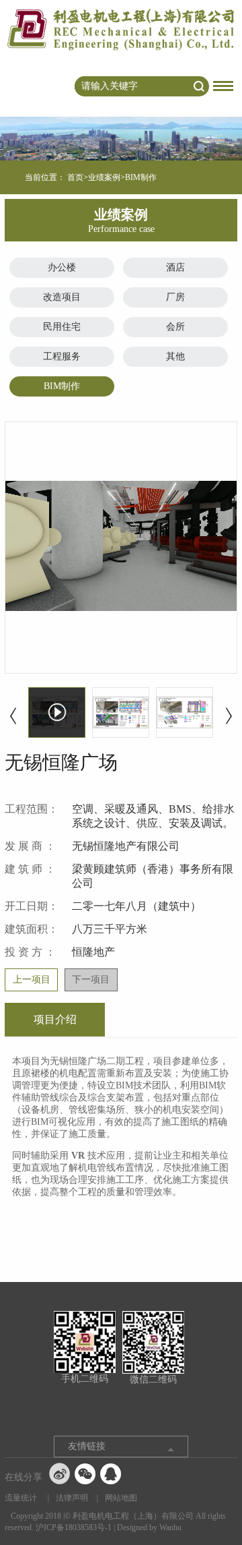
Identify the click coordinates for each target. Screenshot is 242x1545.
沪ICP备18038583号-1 (74, 1527)
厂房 (175, 297)
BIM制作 (62, 386)
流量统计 (21, 1498)
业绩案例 (104, 177)
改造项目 (62, 297)
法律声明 (72, 1498)
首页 (75, 177)
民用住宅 (62, 327)
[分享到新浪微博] (60, 1473)
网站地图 (121, 1498)
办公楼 (62, 267)
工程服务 (62, 356)
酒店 (175, 267)
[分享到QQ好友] (111, 1473)
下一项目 (91, 979)
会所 (175, 327)
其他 (175, 356)
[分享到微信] (85, 1473)
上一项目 (31, 979)
